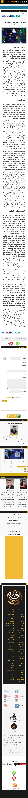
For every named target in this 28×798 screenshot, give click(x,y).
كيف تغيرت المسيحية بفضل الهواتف (14, 517)
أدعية (13, 681)
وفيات (22, 674)
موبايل (12, 644)
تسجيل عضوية (18, 752)
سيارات (12, 665)
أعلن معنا (11, 747)
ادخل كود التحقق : (23, 393)
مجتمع (23, 737)
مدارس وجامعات (12, 744)
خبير (6, 744)
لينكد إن (21, 705)
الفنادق (22, 628)
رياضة (5, 735)
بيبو (7, 705)
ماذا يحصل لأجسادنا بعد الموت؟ (14, 520)
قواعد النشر (16, 747)
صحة (13, 737)
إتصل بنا (5, 747)
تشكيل (9, 735)
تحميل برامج (11, 630)
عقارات (12, 674)
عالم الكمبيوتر (11, 649)
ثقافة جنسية (7, 740)
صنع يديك (22, 649)
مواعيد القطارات (20, 656)
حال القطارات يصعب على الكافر (14, 526)
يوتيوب (8, 696)
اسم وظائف (13, 750)
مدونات (12, 635)
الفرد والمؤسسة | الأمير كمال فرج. (14, 423)
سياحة (21, 740)
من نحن (22, 747)
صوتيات (22, 618)
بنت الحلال (11, 642)
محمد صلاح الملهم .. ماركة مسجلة (14, 528)
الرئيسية (22, 735)
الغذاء (5, 737)
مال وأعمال (18, 737)
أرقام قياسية (21, 658)
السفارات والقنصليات (9, 625)
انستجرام (20, 700)
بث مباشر (12, 616)
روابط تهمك (21, 609)
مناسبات (22, 653)
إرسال (4, 401)
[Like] (18, 344)
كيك (7, 700)
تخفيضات (12, 679)
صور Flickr (21, 632)
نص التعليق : (24, 376)
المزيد (1, 474)
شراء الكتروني (21, 646)
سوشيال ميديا (20, 744)
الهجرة (22, 635)
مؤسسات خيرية (20, 639)
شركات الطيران (20, 637)
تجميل (22, 663)
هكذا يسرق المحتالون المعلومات (14, 531)
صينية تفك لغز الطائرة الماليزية (14, 534)
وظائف (22, 625)
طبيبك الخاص (11, 621)
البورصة (22, 621)
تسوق (12, 651)
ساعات (22, 667)
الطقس (22, 623)
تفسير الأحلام (11, 614)
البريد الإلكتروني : (23, 365)
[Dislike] (11, 344)
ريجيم (13, 672)
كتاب (24, 477)
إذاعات (22, 616)
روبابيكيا (12, 618)
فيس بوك (20, 691)
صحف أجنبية (21, 611)
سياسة (17, 735)
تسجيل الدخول (10, 1)
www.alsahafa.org (14, 731)
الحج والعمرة (21, 642)
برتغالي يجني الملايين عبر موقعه (14, 514)
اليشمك (17, 740)
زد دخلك (22, 672)
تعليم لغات (11, 646)
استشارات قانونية (20, 630)
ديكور (13, 658)
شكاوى (22, 677)
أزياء (13, 628)
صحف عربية (11, 609)
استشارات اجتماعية (10, 623)
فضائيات (12, 637)
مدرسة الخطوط (10, 670)
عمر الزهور (21, 660)
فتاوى (13, 656)
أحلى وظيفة (20, 742)
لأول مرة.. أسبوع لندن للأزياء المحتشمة (14, 523)
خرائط (12, 667)
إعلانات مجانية (21, 651)
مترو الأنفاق (21, 681)
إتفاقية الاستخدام (20, 750)
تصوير (12, 663)
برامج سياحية (21, 644)
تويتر (7, 691)
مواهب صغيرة (21, 665)
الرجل (13, 740)
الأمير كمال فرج (10, 752)
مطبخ (13, 677)
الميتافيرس (22, 11)
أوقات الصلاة (11, 632)
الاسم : (24, 358)
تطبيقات (6, 742)
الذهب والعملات (10, 639)
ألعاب (13, 611)
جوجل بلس (20, 696)
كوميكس (22, 670)
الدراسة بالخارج (10, 660)
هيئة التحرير (6, 750)
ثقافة (13, 735)
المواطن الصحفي (20, 679)
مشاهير (12, 653)
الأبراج (22, 614)
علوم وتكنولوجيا (13, 742)
